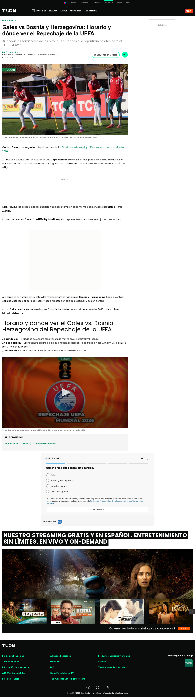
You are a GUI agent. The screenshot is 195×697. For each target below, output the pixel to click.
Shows (73, 3)
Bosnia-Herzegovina (46, 443)
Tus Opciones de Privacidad (112, 667)
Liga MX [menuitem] (53, 11)
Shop (128, 3)
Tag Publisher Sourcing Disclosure (67, 679)
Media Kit (55, 662)
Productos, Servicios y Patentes (114, 656)
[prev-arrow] (0, 611)
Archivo (102, 662)
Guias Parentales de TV (62, 673)
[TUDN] (9, 11)
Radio (119, 3)
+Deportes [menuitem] (75, 11)
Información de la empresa (15, 667)
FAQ (52, 667)
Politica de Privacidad (13, 656)
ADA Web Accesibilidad (13, 673)
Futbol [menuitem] (63, 11)
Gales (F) (27, 443)
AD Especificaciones (60, 656)
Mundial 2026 (9, 20)
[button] (65, 392)
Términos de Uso (10, 662)
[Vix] (189, 11)
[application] (65, 99)
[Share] (125, 55)
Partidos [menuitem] (41, 11)
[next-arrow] (192, 611)
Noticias (84, 3)
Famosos (96, 3)
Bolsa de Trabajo (10, 679)
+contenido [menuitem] (90, 11)
